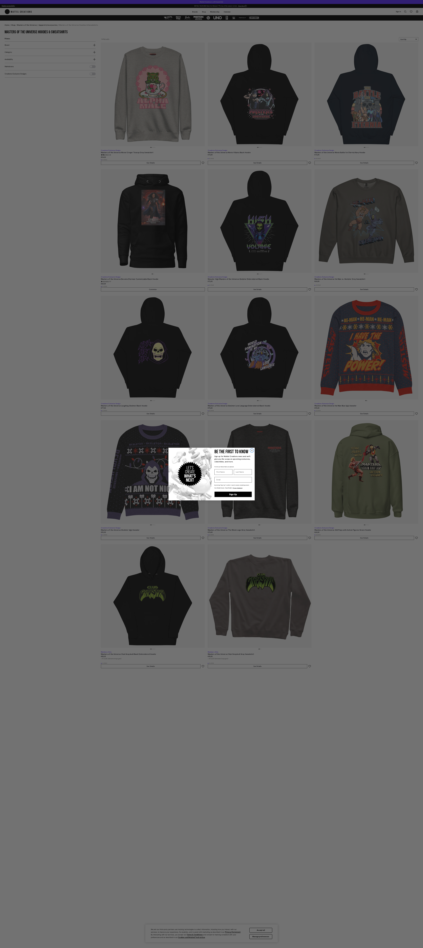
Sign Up (233, 494)
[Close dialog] (252, 450)
